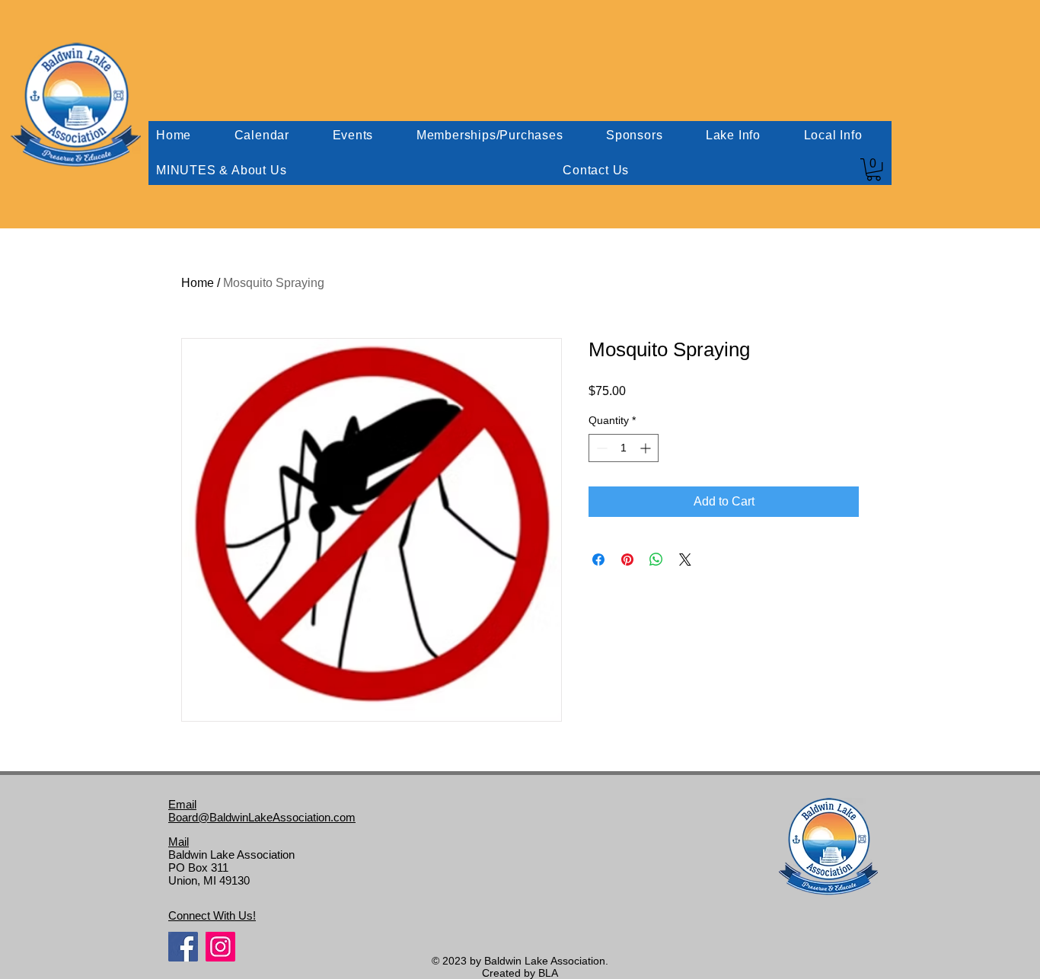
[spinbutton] (623, 448)
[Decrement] (600, 448)
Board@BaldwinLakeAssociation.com (262, 817)
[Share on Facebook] (598, 559)
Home (197, 282)
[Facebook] (183, 946)
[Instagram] (220, 946)
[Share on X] (685, 559)
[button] (873, 169)
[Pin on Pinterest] (627, 559)
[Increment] (646, 448)
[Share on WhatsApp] (656, 559)
